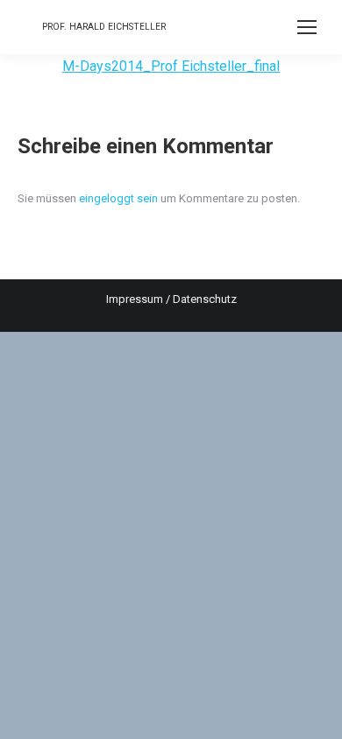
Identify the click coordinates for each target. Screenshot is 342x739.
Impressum (134, 299)
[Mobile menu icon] (306, 27)
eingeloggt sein (118, 198)
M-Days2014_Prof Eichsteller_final (171, 66)
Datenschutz (205, 299)
